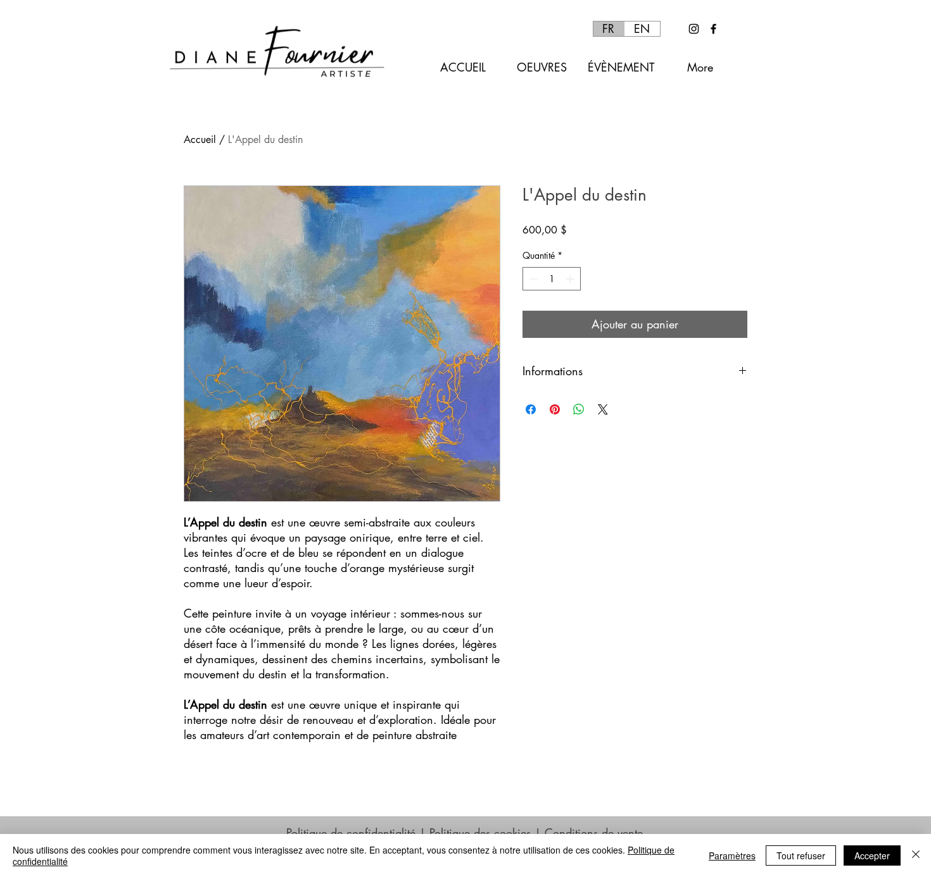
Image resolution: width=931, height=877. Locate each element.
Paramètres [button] (732, 855)
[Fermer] (915, 855)
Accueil (200, 139)
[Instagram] (693, 28)
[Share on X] (603, 409)
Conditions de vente (594, 832)
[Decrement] (532, 279)
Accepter (872, 855)
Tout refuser (800, 855)
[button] (541, 67)
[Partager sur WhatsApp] (578, 409)
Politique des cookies (480, 832)
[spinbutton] (551, 279)
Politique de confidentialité (350, 832)
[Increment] (571, 279)
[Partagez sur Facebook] (530, 409)
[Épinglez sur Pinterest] (554, 409)
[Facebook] (713, 28)
